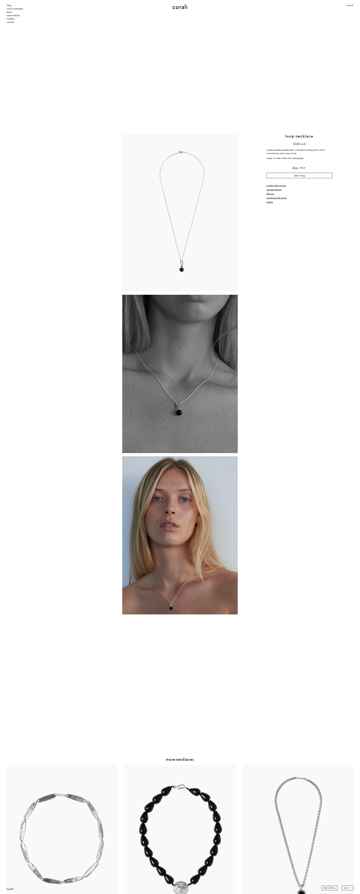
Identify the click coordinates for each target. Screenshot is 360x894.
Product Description (276, 185)
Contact (10, 22)
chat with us (329, 888)
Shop (9, 5)
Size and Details (274, 189)
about (10, 12)
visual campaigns (15, 8)
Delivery (270, 193)
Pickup (269, 202)
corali (174, 7)
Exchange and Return (276, 198)
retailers (11, 19)
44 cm (303, 167)
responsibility (13, 15)
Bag (10, 889)
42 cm (295, 167)
